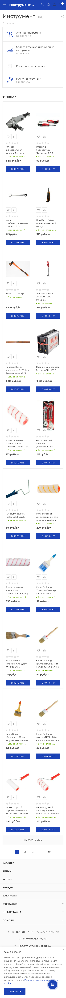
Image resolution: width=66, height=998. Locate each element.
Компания (10, 904)
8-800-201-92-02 (22, 932)
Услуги (7, 879)
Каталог (8, 863)
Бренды (8, 887)
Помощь (9, 920)
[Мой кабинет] (54, 5)
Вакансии (10, 895)
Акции (7, 871)
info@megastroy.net (35, 938)
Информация (12, 912)
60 (49, 851)
